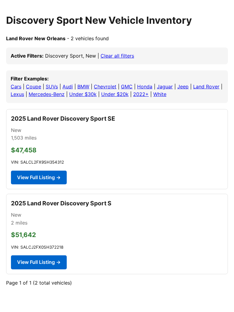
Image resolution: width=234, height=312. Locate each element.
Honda (144, 86)
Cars (16, 86)
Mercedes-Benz (47, 94)
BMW (83, 86)
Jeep (183, 86)
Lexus (17, 94)
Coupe (33, 86)
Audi (67, 86)
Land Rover (206, 86)
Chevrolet (105, 86)
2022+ (141, 94)
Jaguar (165, 86)
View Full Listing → (39, 177)
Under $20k (115, 94)
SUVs (52, 86)
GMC (127, 86)
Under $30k (83, 94)
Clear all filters (117, 56)
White (159, 94)
